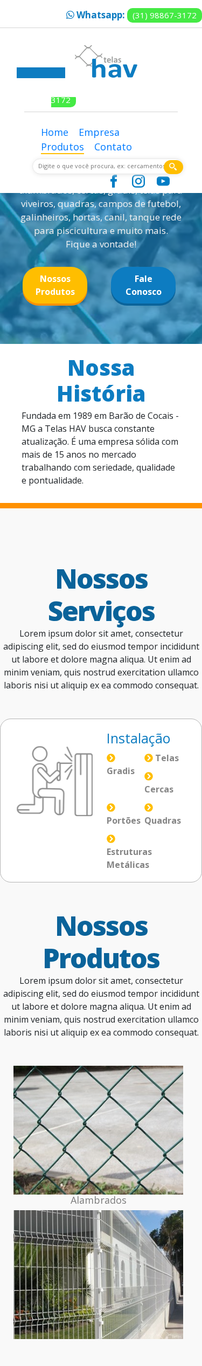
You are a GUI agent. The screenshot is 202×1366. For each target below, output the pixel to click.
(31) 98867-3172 (165, 15)
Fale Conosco (144, 285)
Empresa (99, 132)
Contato (113, 146)
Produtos (62, 146)
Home (54, 132)
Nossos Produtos (55, 285)
